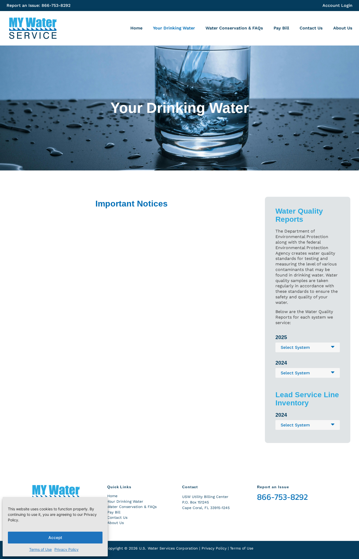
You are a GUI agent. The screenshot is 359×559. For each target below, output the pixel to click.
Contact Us (311, 28)
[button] (307, 347)
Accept (55, 537)
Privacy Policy (66, 549)
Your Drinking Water (174, 28)
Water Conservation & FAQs (234, 28)
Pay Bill (281, 28)
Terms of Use (40, 549)
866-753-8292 (282, 497)
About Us (342, 28)
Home (136, 28)
